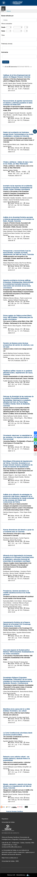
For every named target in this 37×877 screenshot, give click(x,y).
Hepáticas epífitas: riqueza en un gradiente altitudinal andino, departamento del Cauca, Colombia (18, 372)
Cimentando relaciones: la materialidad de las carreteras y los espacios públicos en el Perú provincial (18, 437)
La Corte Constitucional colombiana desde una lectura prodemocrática (17, 733)
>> (31, 66)
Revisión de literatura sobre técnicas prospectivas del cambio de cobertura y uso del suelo (18, 345)
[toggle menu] (3, 8)
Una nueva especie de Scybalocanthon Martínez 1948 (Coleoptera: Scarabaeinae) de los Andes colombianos (18, 652)
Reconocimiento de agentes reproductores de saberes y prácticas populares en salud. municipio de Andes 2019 (18, 102)
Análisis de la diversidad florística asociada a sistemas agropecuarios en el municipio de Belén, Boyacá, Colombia (18, 219)
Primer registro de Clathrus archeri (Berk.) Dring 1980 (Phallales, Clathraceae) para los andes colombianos (18, 317)
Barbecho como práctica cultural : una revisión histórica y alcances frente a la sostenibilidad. (16, 758)
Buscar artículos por (7, 15)
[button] (35, 131)
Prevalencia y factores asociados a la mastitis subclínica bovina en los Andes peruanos (16, 592)
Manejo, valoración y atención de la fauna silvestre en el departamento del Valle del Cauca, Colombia (17, 786)
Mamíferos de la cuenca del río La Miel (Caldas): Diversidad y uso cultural (16, 710)
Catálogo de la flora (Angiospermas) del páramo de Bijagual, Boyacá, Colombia (16, 76)
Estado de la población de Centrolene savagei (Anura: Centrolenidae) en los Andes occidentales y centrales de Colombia (18, 134)
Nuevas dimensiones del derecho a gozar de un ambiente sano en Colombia (18, 530)
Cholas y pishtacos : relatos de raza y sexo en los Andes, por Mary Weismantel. (18, 163)
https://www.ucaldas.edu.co (10, 857)
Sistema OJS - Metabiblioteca (16, 875)
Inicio (2, 11)
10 (28, 66)
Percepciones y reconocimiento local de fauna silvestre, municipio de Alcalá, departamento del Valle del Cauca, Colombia (18, 252)
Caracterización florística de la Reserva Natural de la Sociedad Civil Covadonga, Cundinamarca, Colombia (17, 624)
